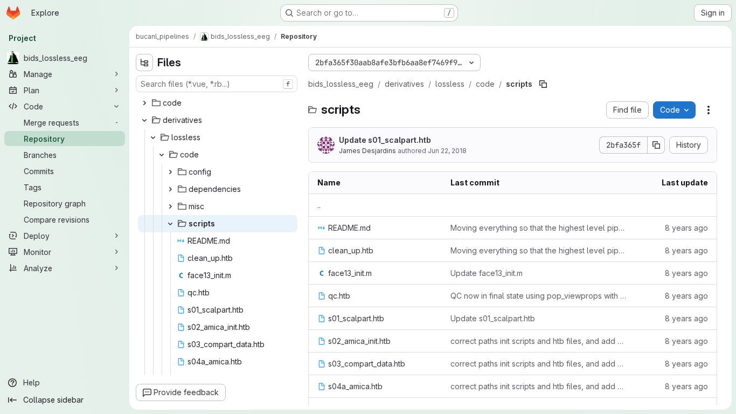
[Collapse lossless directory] (153, 137)
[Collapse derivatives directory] (144, 120)
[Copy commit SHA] (656, 145)
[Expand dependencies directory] (170, 189)
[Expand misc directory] (170, 206)
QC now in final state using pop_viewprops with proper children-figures (538, 295)
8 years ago (686, 227)
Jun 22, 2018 (447, 151)
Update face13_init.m (486, 273)
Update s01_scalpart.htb (385, 139)
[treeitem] (217, 103)
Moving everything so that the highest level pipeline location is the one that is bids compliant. (538, 227)
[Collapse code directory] (161, 154)
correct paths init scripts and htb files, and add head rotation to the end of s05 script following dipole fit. (538, 341)
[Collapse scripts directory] (170, 223)
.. (319, 205)
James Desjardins (367, 151)
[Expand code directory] (144, 102)
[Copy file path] (543, 84)
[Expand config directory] (170, 171)
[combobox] (216, 83)
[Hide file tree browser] (144, 62)
